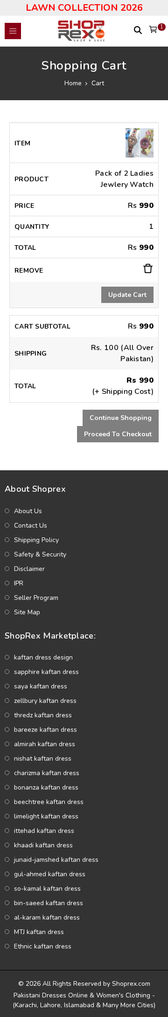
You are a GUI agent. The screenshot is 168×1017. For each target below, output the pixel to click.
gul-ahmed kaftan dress (49, 874)
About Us (28, 511)
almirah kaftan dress (44, 744)
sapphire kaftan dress (46, 671)
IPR (18, 583)
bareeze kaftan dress (45, 729)
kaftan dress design (43, 657)
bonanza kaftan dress (46, 787)
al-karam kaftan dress (47, 917)
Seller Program (36, 597)
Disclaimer (29, 568)
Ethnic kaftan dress (42, 946)
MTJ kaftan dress (39, 932)
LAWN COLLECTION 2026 (84, 7)
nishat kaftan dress (42, 758)
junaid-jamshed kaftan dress (56, 859)
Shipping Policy (36, 540)
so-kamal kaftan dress (47, 888)
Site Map (27, 612)
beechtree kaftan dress (49, 801)
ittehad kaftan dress (44, 830)
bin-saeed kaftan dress (48, 903)
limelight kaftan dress (46, 816)
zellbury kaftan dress (45, 700)
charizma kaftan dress (46, 773)
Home (73, 83)
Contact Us (30, 525)
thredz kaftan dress (43, 715)
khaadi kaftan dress (43, 845)
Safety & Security (40, 554)
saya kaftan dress (40, 686)
